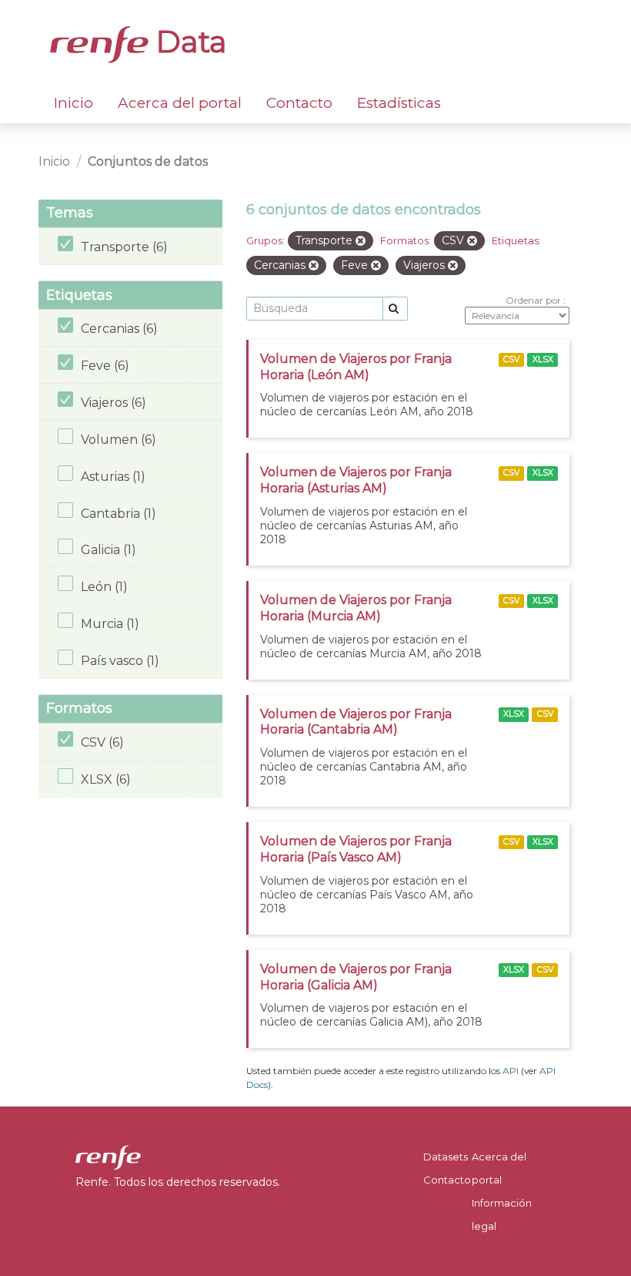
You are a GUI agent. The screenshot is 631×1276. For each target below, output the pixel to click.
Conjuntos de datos (148, 161)
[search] (395, 309)
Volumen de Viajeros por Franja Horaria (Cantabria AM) (356, 722)
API (510, 1070)
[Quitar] (361, 241)
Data (188, 41)
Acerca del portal (180, 103)
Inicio (73, 103)
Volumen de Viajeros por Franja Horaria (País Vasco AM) (356, 849)
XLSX (543, 359)
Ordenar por (534, 300)
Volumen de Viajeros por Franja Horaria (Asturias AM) (356, 480)
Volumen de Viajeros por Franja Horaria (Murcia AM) (356, 608)
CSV (511, 359)
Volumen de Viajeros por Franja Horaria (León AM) (356, 366)
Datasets (445, 1156)
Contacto (299, 103)
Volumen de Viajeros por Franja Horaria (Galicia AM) (356, 977)
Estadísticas (399, 103)
